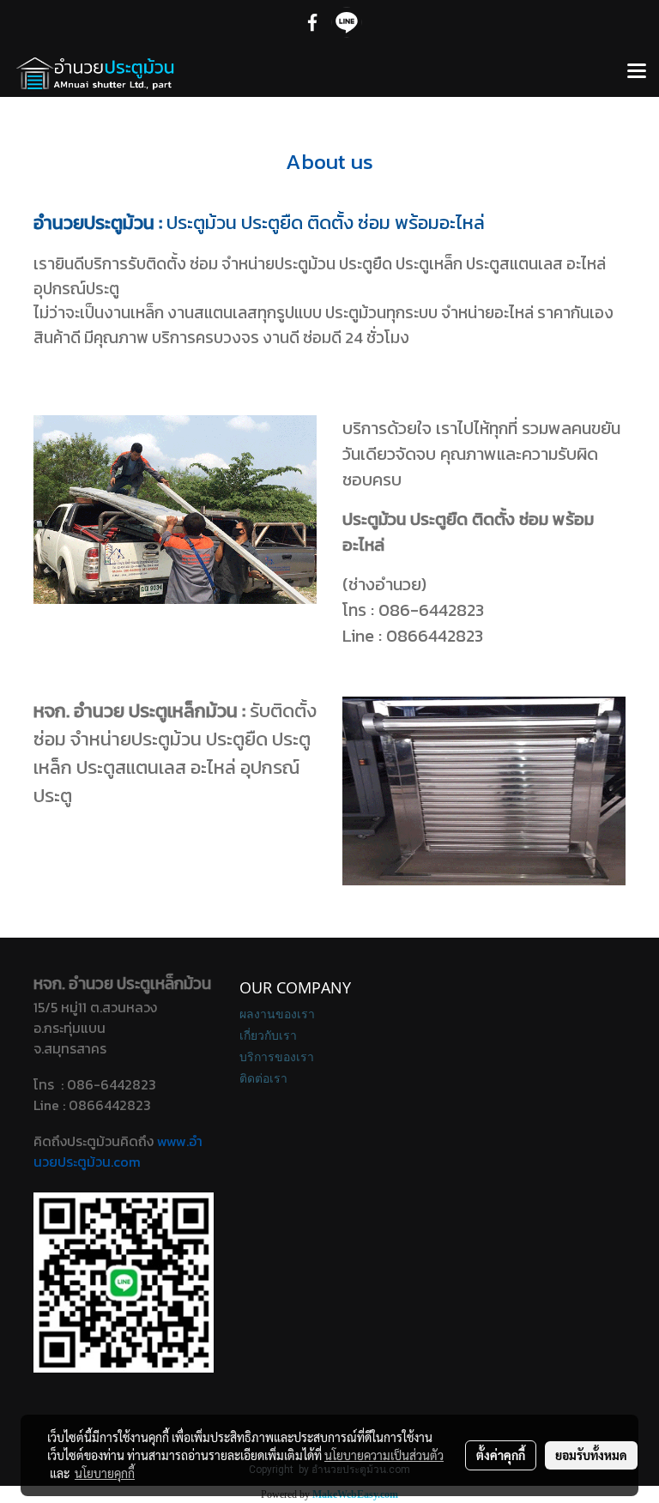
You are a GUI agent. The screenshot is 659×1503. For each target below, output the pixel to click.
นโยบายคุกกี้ (105, 1473)
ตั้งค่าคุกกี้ (500, 1455)
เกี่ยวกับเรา (268, 1035)
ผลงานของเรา (277, 1013)
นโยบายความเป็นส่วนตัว (384, 1455)
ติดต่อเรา (263, 1078)
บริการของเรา (276, 1056)
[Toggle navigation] (637, 72)
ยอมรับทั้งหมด (591, 1455)
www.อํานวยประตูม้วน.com (118, 1151)
